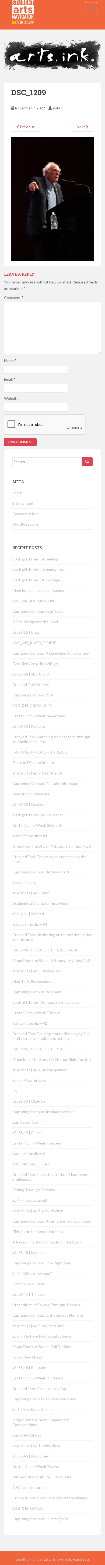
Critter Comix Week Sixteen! (36, 825)
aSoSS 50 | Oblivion (28, 1101)
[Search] (87, 461)
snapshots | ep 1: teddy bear (36, 1445)
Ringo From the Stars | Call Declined (42, 1346)
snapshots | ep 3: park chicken (37, 1210)
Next (81, 126)
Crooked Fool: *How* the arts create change (50, 1498)
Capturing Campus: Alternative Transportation (51, 1221)
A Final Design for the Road (35, 621)
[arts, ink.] (23, 6)
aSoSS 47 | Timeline (29, 1294)
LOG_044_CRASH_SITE (32, 705)
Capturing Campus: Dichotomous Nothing (47, 1315)
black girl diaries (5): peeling (35, 559)
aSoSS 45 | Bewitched (30, 1456)
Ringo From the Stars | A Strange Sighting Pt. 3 (51, 846)
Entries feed (22, 503)
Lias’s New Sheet (26, 1435)
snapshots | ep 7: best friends (37, 773)
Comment (13, 297)
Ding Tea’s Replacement (32, 981)
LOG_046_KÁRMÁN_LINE (34, 601)
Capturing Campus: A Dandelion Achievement (51, 653)
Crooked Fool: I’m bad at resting (39, 1388)
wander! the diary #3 (29, 924)
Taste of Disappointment (33, 762)
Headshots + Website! (31, 794)
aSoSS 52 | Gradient (29, 804)
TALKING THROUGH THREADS (40, 752)
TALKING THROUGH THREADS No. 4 (44, 950)
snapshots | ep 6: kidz (30, 893)
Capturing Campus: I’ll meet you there (44, 1399)
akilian (57, 108)
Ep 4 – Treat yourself (29, 1200)
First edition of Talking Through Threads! (47, 1304)
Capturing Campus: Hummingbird (40, 1518)
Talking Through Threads (33, 1189)
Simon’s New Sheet (28, 1284)
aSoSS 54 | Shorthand (30, 674)
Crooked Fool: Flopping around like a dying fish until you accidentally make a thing (51, 1036)
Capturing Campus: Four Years (38, 611)
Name (10, 360)
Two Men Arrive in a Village (35, 663)
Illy (14, 1090)
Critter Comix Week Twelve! (36, 1466)
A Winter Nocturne (28, 1487)
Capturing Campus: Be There (37, 992)
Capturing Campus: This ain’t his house (45, 783)
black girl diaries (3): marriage (36, 580)
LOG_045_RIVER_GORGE (34, 642)
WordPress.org (25, 524)
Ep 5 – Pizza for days (29, 1080)
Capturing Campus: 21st (33, 695)
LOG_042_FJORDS (28, 1508)
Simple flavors (24, 882)
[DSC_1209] (52, 198)
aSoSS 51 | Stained (28, 913)
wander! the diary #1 (29, 1153)
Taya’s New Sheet (27, 1357)
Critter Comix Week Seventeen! (39, 716)
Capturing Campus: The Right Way (41, 1263)
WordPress (81, 1559)
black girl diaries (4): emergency (38, 569)
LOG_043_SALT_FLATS (32, 1164)
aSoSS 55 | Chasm (27, 632)
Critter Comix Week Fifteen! (36, 1012)
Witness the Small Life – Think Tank (42, 1477)
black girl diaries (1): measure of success (45, 1002)
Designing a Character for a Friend (40, 903)
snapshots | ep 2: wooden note (38, 1325)
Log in (17, 492)
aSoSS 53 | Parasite (28, 726)
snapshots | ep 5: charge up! (36, 971)
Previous (27, 126)
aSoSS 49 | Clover (27, 1132)
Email (9, 379)
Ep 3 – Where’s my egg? (32, 1273)
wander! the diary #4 (29, 835)
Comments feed (26, 513)
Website (11, 398)
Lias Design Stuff (26, 1122)
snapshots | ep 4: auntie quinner (39, 1070)
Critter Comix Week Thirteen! (37, 1378)
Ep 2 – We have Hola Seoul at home (41, 1336)
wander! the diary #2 (29, 1023)
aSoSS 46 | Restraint (29, 1367)
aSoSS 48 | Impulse (28, 1252)
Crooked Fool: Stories (30, 684)
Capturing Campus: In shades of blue (43, 1111)
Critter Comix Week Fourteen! (38, 1143)
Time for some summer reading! (39, 590)
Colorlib (49, 1559)
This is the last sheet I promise (38, 1231)
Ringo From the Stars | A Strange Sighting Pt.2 (51, 960)
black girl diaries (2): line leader (37, 815)
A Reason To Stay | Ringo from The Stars (46, 1242)
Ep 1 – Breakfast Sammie (33, 1409)
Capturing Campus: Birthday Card (40, 872)
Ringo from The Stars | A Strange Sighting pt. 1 (51, 1059)
